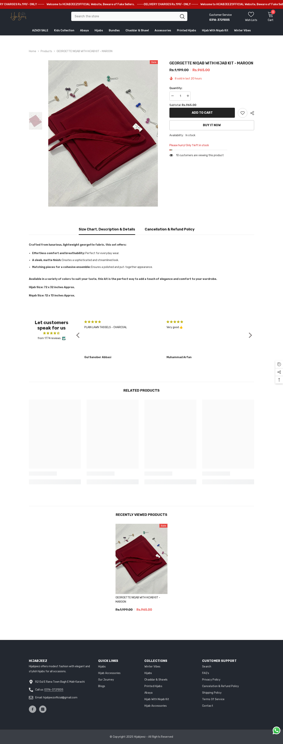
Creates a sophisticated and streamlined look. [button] (90, 260)
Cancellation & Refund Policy (170, 229)
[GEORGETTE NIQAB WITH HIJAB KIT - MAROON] (141, 559)
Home (32, 51)
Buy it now (212, 125)
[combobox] (124, 16)
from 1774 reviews (49, 338)
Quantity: (175, 88)
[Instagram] (42, 709)
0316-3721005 (53, 689)
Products (46, 51)
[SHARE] (250, 113)
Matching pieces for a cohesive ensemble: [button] (61, 267)
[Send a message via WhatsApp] (276, 730)
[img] (51, 333)
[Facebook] (32, 709)
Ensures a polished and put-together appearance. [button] (122, 267)
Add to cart (202, 112)
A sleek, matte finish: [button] (46, 260)
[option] (103, 133)
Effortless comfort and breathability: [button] (58, 253)
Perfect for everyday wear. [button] (102, 253)
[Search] (129, 16)
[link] (242, 113)
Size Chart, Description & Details (107, 229)
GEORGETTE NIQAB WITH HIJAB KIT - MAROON (138, 599)
